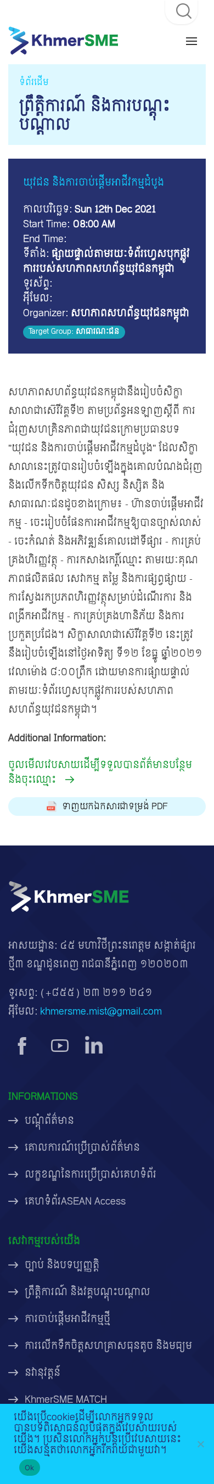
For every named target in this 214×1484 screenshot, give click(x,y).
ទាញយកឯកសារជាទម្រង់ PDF (115, 806)
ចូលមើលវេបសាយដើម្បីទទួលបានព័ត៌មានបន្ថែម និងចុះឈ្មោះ (100, 772)
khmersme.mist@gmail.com (101, 1012)
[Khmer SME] (63, 40)
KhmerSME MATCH (66, 1400)
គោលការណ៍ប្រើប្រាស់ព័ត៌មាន (82, 1148)
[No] (200, 1443)
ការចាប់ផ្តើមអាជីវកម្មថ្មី (67, 1319)
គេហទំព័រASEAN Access (75, 1201)
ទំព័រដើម (34, 82)
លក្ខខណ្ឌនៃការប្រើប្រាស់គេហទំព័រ (90, 1175)
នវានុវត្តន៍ (42, 1373)
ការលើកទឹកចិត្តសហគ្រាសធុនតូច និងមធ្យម (108, 1346)
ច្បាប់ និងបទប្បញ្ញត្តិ (62, 1265)
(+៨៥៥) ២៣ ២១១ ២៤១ (96, 993)
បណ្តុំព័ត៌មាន (49, 1121)
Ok (30, 1467)
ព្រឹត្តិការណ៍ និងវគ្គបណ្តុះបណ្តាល (87, 1292)
